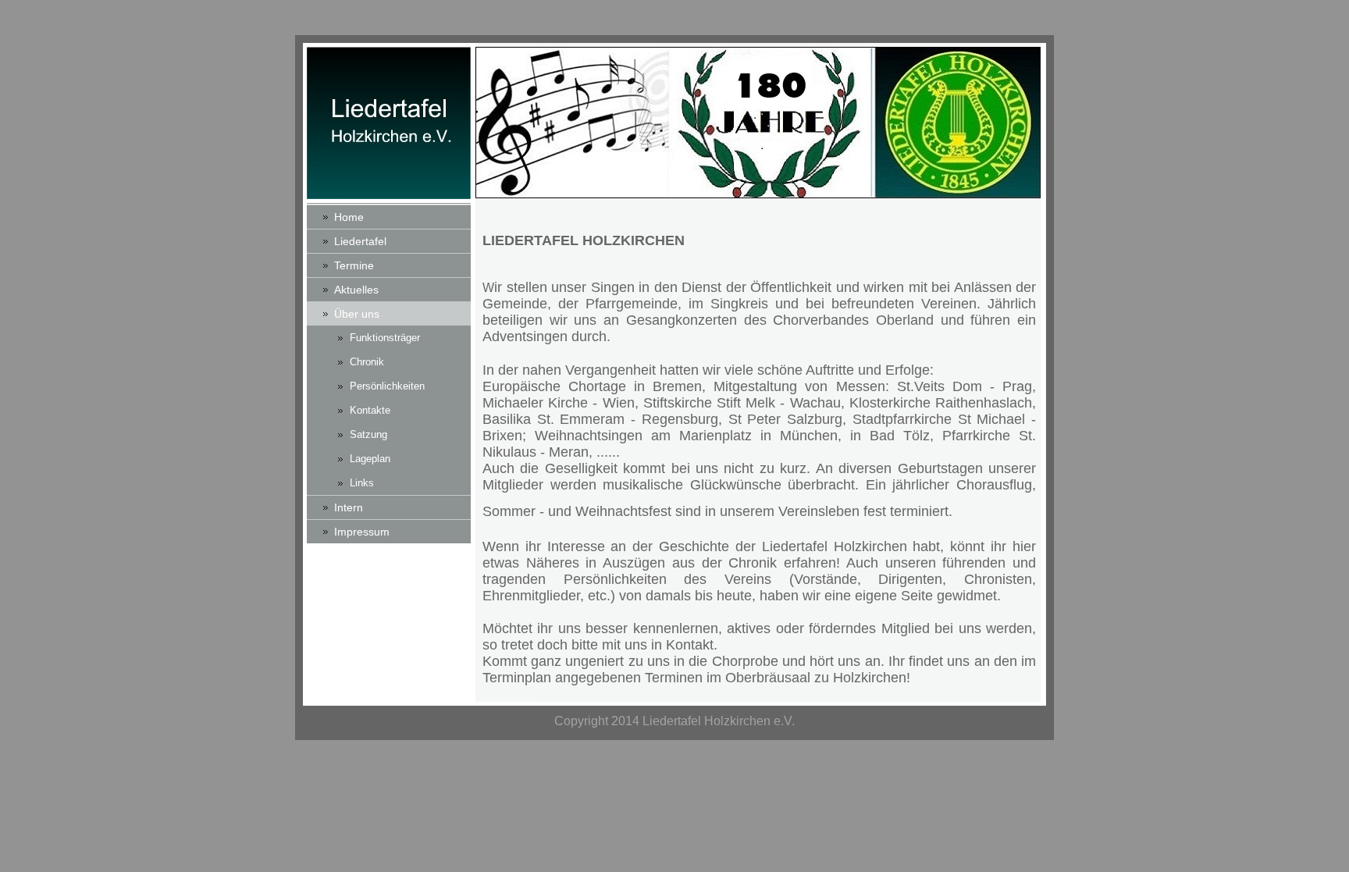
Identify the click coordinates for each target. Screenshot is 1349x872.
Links (362, 483)
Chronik (367, 362)
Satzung (368, 434)
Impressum (362, 531)
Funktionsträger (385, 337)
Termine (354, 265)
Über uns (356, 314)
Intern (348, 507)
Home (349, 217)
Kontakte (370, 410)
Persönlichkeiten (387, 386)
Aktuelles (356, 289)
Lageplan (370, 458)
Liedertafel (360, 241)
